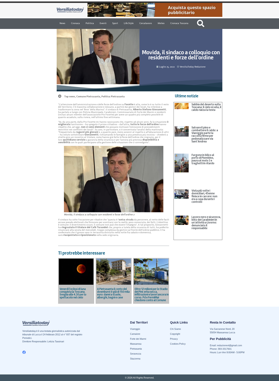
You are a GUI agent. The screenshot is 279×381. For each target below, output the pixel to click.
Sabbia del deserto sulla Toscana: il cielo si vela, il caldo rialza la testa (206, 107)
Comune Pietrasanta (88, 96)
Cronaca (75, 23)
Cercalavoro (145, 23)
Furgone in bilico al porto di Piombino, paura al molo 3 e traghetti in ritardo (203, 159)
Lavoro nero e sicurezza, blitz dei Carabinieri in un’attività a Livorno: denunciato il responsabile (206, 222)
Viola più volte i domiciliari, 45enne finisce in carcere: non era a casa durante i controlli (204, 196)
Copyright (175, 334)
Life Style (129, 23)
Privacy (174, 339)
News (62, 23)
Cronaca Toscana (179, 23)
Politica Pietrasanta (113, 96)
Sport (115, 23)
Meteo (161, 23)
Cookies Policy (178, 344)
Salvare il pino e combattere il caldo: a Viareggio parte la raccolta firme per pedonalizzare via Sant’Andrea (205, 134)
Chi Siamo (175, 329)
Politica (90, 23)
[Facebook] (24, 352)
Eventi (103, 23)
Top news (69, 96)
